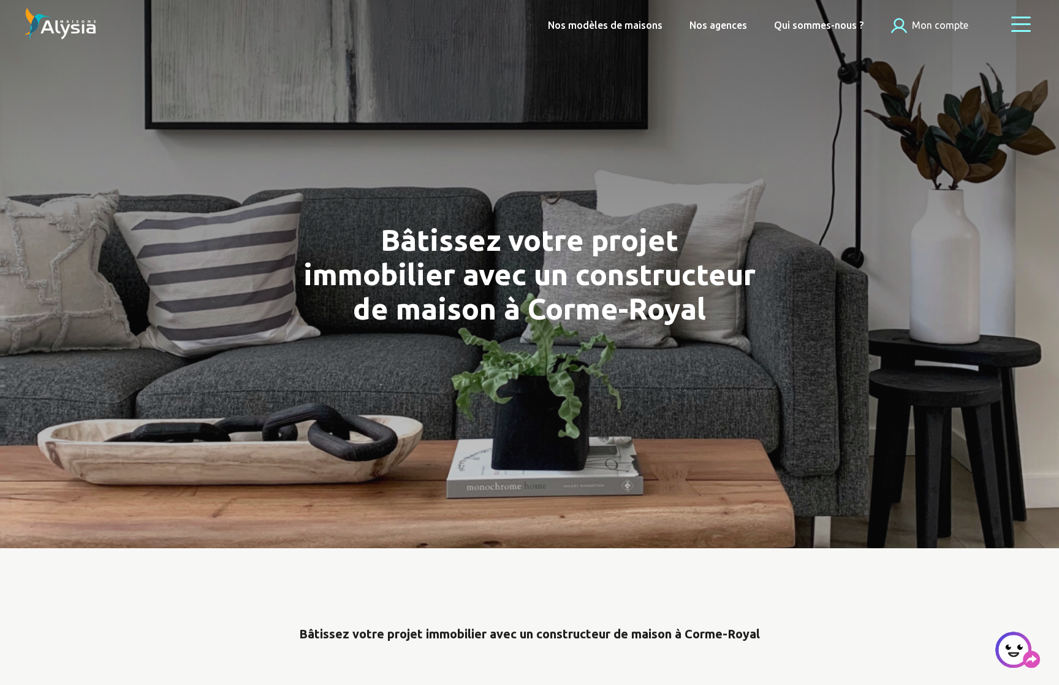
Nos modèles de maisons (605, 25)
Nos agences (718, 25)
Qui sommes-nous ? (819, 25)
